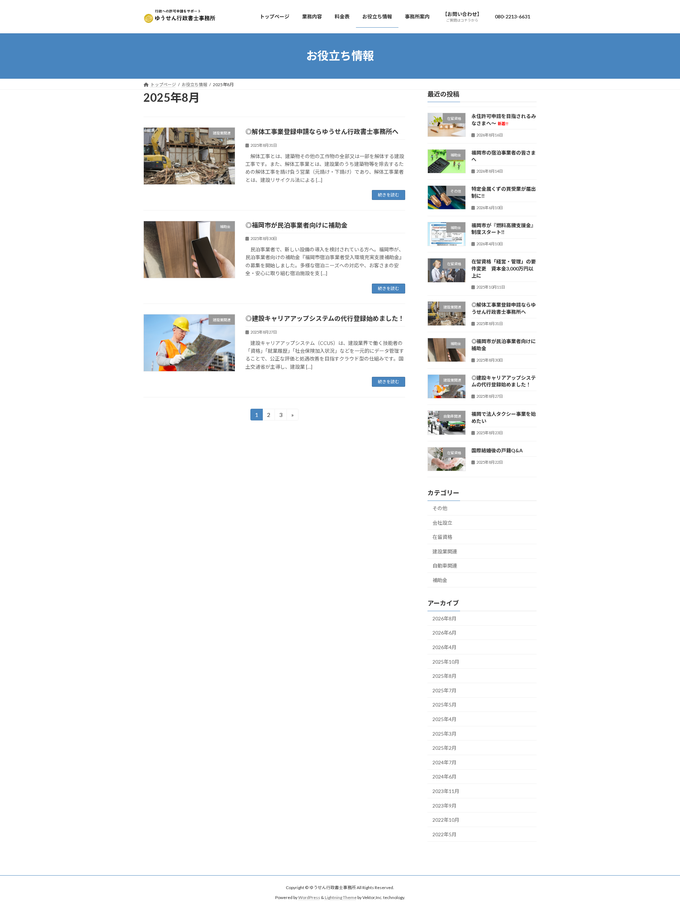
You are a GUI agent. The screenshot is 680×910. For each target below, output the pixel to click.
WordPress (309, 897)
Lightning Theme (341, 897)
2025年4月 (444, 719)
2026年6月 (444, 633)
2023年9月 (444, 805)
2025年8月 (444, 676)
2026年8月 (444, 618)
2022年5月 (444, 834)
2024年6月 (444, 777)
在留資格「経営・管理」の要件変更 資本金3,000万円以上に (503, 268)
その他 (439, 508)
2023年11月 (445, 791)
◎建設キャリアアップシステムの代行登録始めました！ (324, 318)
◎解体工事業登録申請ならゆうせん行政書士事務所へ (321, 131)
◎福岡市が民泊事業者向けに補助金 (296, 225)
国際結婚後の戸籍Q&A (497, 450)
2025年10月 (445, 661)
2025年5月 (444, 705)
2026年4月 (444, 647)
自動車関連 (444, 566)
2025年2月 (444, 748)
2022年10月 (445, 820)
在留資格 (442, 537)
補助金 (439, 580)
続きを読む (388, 194)
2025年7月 (444, 690)
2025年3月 (444, 733)
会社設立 (442, 522)
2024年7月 (444, 762)
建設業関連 (444, 551)
